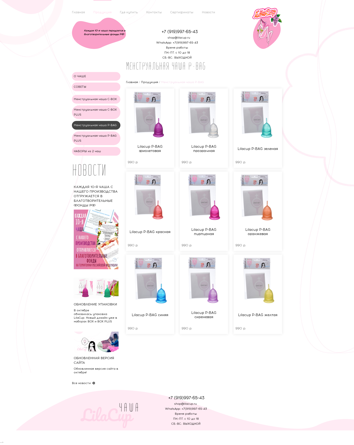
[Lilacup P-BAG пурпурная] (204, 197)
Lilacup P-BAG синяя (150, 315)
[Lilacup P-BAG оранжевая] (258, 197)
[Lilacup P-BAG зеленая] (258, 114)
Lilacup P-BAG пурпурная (203, 231)
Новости (208, 12)
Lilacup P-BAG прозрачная (203, 148)
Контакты (154, 12)
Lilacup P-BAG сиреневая (203, 315)
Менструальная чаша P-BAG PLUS (95, 138)
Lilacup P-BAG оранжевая (257, 231)
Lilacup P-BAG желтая (257, 315)
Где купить (129, 12)
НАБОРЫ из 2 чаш (87, 151)
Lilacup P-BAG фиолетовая (150, 148)
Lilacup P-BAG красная (150, 232)
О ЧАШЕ (80, 76)
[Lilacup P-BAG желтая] (258, 280)
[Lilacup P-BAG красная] (150, 197)
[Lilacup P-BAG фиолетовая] (150, 114)
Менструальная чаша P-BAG (95, 125)
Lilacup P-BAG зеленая (258, 149)
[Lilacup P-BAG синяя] (150, 280)
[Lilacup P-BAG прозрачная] (204, 114)
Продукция (102, 12)
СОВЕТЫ (80, 86)
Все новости (82, 383)
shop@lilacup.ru (179, 37)
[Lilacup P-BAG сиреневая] (204, 280)
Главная (78, 12)
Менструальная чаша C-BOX (95, 99)
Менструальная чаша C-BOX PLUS (95, 112)
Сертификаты (181, 12)
